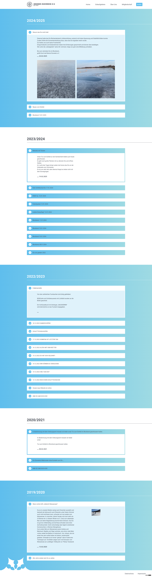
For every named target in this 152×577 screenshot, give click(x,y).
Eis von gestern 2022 (39, 252)
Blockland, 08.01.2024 (39, 244)
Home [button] (88, 4)
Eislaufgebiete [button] (100, 4)
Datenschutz (129, 574)
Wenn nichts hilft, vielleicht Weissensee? (45, 504)
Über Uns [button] (113, 4)
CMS (150, 575)
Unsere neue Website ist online (42, 388)
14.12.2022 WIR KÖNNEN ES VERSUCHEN (46, 364)
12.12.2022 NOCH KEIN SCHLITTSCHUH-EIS (46, 380)
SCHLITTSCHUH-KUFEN (40, 331)
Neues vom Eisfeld (38, 107)
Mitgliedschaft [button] (127, 4)
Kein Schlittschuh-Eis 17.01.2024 (43, 188)
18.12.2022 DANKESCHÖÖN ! (42, 323)
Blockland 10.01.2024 (39, 228)
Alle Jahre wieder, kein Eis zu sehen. (44, 558)
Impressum (142, 574)
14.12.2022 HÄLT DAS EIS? (41, 372)
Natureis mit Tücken (39, 151)
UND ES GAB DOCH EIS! (40, 396)
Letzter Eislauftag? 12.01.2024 (42, 212)
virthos (147, 575)
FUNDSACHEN (37, 288)
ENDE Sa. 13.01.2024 (39, 196)
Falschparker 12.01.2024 (40, 204)
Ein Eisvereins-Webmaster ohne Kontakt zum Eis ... (48, 460)
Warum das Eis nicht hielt (40, 32)
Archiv (139, 4)
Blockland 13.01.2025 (39, 115)
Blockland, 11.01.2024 (39, 220)
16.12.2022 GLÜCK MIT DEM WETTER (44, 347)
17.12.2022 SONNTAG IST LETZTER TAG (45, 339)
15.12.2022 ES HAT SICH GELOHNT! (44, 355)
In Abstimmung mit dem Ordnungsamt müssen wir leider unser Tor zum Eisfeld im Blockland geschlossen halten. (68, 432)
